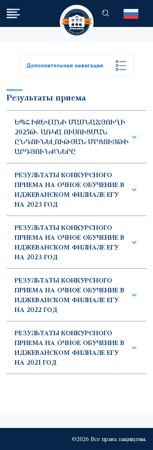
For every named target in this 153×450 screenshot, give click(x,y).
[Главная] (76, 14)
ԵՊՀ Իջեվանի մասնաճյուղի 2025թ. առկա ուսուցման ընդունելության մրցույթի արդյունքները (72, 137)
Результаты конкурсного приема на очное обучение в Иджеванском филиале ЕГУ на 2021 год (69, 347)
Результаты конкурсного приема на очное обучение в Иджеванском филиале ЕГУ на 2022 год (69, 295)
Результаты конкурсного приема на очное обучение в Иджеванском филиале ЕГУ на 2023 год (69, 189)
